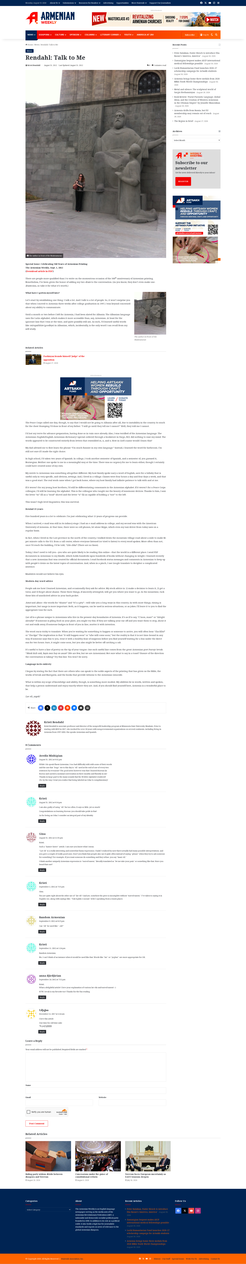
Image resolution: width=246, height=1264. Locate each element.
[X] (47, 708)
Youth (127, 34)
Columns (90, 34)
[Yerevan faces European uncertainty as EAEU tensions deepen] (148, 1156)
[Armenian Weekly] (49, 18)
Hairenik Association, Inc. (72, 1258)
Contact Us (215, 1258)
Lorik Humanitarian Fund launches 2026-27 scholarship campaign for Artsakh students (148, 1232)
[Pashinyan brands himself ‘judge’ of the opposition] (33, 359)
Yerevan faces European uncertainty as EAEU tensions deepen (145, 1175)
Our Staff (166, 1258)
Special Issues (178, 1258)
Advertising (108, 3)
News (30, 34)
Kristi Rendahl (34, 65)
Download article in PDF (39, 271)
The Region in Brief (183, 121)
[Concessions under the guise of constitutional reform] (98, 1156)
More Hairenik (138, 3)
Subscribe (190, 35)
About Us (54, 3)
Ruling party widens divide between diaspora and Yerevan (43, 1175)
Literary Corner (109, 34)
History (157, 1258)
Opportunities (122, 3)
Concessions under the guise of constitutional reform (91, 1175)
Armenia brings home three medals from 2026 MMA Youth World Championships (147, 1242)
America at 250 (145, 34)
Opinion (74, 34)
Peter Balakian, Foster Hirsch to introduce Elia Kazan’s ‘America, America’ (147, 1210)
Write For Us (191, 1258)
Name (28, 1085)
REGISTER (183, 181)
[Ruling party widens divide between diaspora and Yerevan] (48, 1156)
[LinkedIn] (54, 708)
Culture (59, 34)
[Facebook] (41, 708)
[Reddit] (67, 708)
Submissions (68, 3)
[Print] (87, 708)
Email (28, 1097)
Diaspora (44, 34)
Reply (42, 785)
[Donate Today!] (95, 398)
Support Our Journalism (160, 3)
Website (102, 1097)
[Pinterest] (61, 708)
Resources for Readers (88, 3)
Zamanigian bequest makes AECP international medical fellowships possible (148, 1221)
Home (30, 44)
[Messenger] (74, 708)
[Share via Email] (81, 708)
